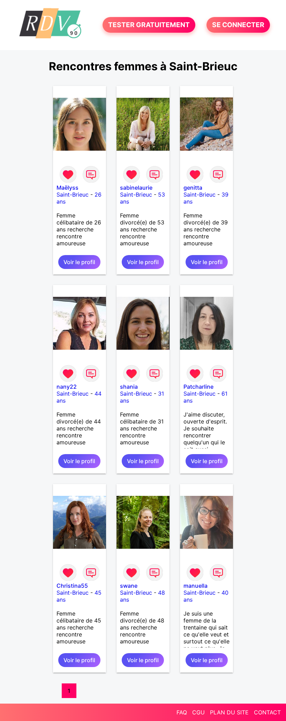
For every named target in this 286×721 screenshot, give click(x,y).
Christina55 (72, 585)
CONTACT (267, 712)
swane (128, 585)
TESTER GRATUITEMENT (149, 25)
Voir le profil (79, 262)
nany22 (67, 386)
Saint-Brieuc (73, 194)
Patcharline (198, 386)
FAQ (181, 712)
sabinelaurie (136, 187)
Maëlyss (67, 187)
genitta (192, 187)
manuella (195, 585)
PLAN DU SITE (229, 712)
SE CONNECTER (238, 25)
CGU (198, 712)
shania (129, 386)
